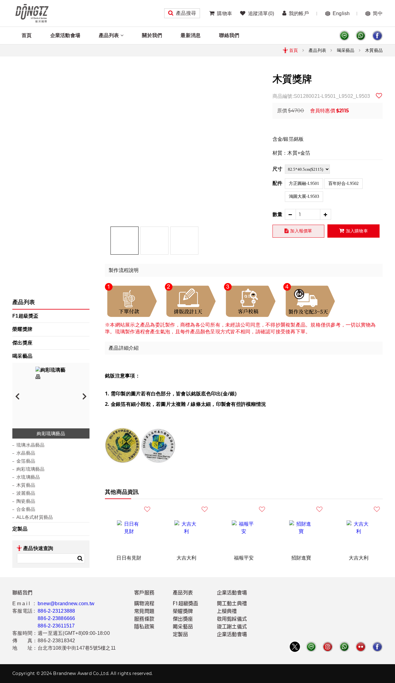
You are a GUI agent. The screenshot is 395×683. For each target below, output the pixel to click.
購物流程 (144, 604)
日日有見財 (128, 557)
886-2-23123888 (56, 611)
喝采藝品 (346, 50)
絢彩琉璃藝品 (30, 469)
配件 (277, 183)
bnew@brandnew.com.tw (66, 603)
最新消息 (191, 35)
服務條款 (144, 619)
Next (84, 396)
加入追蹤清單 (379, 96)
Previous (17, 396)
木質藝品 (374, 50)
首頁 (27, 35)
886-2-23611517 (56, 625)
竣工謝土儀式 (232, 627)
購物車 (224, 13)
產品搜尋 (186, 13)
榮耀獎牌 (22, 329)
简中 (378, 13)
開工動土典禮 (232, 604)
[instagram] (327, 647)
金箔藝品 (25, 461)
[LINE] (344, 36)
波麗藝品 (25, 493)
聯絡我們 (229, 35)
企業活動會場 (65, 35)
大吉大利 (187, 557)
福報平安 (244, 557)
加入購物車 (357, 230)
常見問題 (144, 611)
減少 (290, 214)
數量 (277, 214)
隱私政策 (144, 627)
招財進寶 (301, 557)
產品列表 (109, 35)
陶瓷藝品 (25, 501)
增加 (325, 214)
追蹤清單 (261, 13)
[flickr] (361, 647)
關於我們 (152, 35)
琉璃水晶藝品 (30, 445)
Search (80, 558)
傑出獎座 (22, 342)
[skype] (377, 36)
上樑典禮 (227, 611)
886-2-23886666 (56, 618)
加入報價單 (301, 230)
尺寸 (277, 169)
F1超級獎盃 (25, 316)
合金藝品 (25, 509)
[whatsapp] (361, 36)
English (341, 13)
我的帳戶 (299, 13)
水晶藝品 (25, 453)
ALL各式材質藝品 (34, 517)
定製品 (19, 528)
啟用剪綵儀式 (232, 619)
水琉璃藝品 (28, 477)
